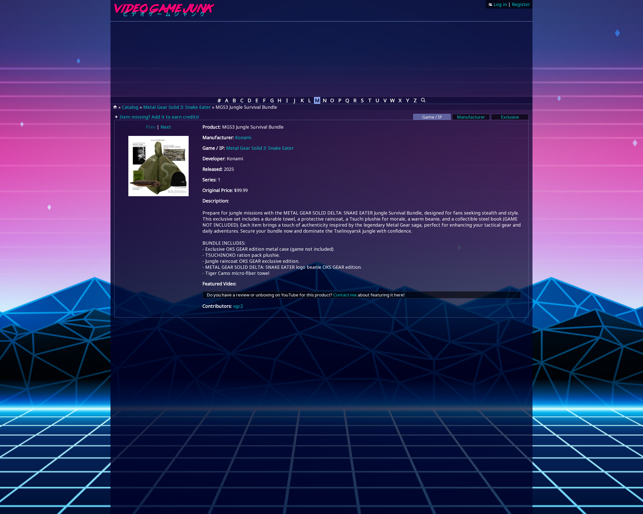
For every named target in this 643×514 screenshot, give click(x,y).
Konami (243, 137)
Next (165, 127)
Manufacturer (471, 117)
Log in (499, 4)
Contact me (345, 295)
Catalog (130, 107)
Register (521, 4)
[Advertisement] (321, 59)
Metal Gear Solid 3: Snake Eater (177, 107)
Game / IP (432, 117)
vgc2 (238, 306)
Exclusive (510, 117)
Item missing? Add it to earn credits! (158, 117)
